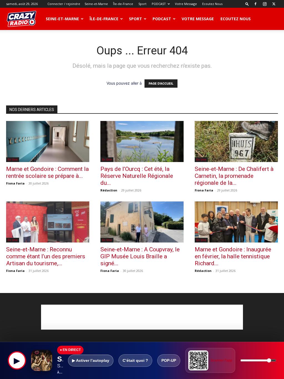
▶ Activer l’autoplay (90, 360)
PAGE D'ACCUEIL (161, 83)
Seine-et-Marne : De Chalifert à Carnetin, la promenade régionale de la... (234, 176)
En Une (12, 159)
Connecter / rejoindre (63, 4)
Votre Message (186, 4)
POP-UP (168, 360)
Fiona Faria (15, 183)
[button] (247, 4)
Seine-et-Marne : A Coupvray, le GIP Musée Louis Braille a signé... (140, 256)
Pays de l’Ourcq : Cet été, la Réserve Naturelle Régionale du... (136, 176)
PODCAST (159, 4)
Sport (142, 4)
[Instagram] (264, 4)
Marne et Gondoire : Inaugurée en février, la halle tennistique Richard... (233, 256)
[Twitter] (274, 4)
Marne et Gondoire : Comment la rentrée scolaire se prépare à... (47, 172)
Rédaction (108, 190)
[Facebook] (255, 4)
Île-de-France (123, 4)
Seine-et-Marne (96, 4)
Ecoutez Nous (212, 4)
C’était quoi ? (135, 360)
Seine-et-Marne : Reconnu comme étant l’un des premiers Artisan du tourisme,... (45, 256)
